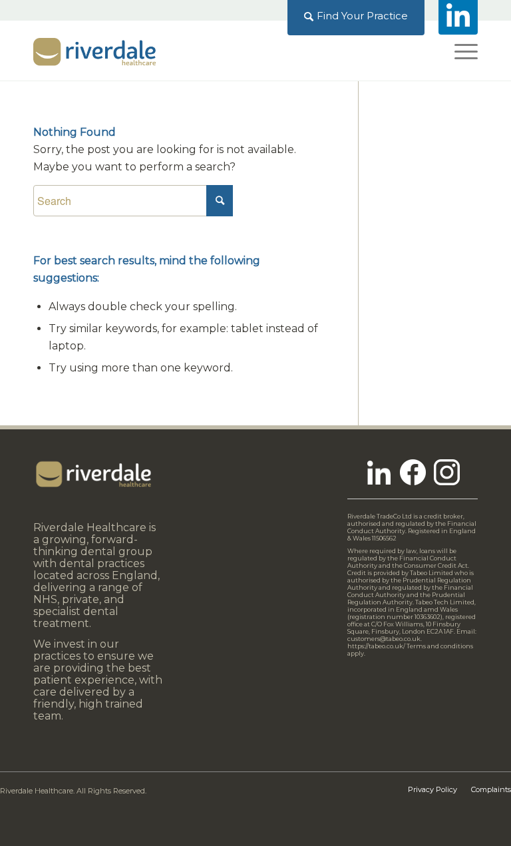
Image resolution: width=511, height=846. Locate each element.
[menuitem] (356, 16)
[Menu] (459, 51)
